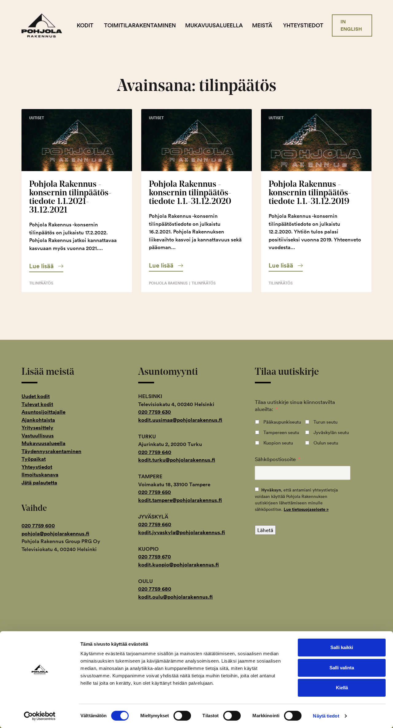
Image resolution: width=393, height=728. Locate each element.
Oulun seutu (325, 443)
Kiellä (342, 687)
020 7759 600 (38, 525)
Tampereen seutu (281, 432)
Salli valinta (341, 667)
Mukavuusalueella (214, 25)
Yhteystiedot (303, 25)
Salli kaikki (341, 647)
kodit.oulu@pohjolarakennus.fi (175, 596)
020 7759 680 (154, 588)
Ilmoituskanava (39, 474)
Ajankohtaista (38, 420)
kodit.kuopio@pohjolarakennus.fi (178, 564)
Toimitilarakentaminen (140, 25)
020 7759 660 (154, 524)
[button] (46, 266)
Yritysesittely (37, 427)
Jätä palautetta (39, 482)
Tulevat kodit (37, 404)
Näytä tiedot (326, 715)
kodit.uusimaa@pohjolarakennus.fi (180, 420)
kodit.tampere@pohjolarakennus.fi (180, 500)
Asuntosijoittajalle (43, 412)
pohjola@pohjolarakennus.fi (55, 533)
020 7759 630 (154, 412)
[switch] (182, 716)
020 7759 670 (154, 556)
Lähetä (265, 530)
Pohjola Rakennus (46, 25)
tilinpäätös (41, 283)
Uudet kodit (35, 396)
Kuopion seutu (278, 443)
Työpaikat (33, 459)
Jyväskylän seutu (331, 432)
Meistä (262, 25)
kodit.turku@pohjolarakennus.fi (176, 459)
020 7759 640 (154, 452)
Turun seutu (325, 422)
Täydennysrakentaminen (51, 451)
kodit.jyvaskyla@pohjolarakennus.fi (181, 532)
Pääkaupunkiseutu (282, 422)
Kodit (85, 25)
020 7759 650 (154, 492)
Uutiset (36, 117)
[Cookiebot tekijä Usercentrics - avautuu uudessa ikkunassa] (40, 716)
